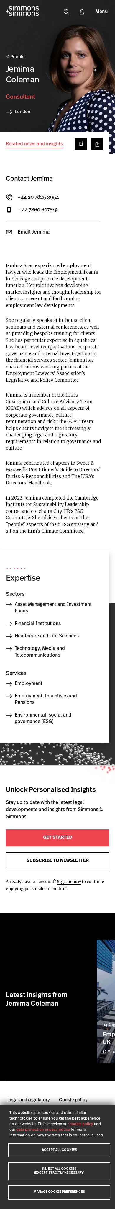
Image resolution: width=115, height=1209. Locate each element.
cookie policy (81, 1124)
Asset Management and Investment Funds (53, 608)
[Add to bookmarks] (81, 144)
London (22, 112)
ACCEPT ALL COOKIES (59, 1150)
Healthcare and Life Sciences (47, 636)
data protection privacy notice (43, 1130)
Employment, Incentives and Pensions (46, 699)
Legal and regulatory (28, 1100)
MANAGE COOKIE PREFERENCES (59, 1192)
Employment (28, 683)
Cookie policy (73, 1100)
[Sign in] (81, 12)
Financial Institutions (38, 623)
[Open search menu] (66, 12)
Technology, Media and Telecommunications (40, 651)
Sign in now (69, 881)
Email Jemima (34, 232)
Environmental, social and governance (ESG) (43, 718)
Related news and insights (34, 144)
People (17, 57)
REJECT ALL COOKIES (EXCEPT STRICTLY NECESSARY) (59, 1170)
